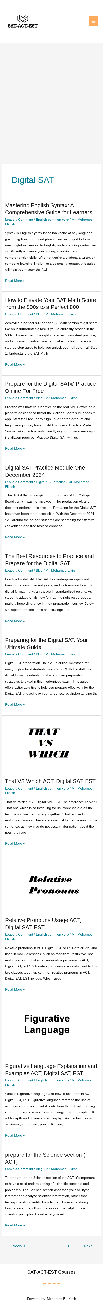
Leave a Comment (19, 219)
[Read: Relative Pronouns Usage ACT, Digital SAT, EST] (51, 885)
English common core (52, 219)
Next (90, 1246)
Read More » (15, 281)
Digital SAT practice (50, 482)
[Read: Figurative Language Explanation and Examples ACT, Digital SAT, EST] (51, 1031)
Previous (16, 1246)
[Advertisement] (51, 96)
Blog (39, 314)
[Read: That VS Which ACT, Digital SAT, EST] (51, 746)
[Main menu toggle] (93, 21)
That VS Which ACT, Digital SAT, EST (50, 781)
